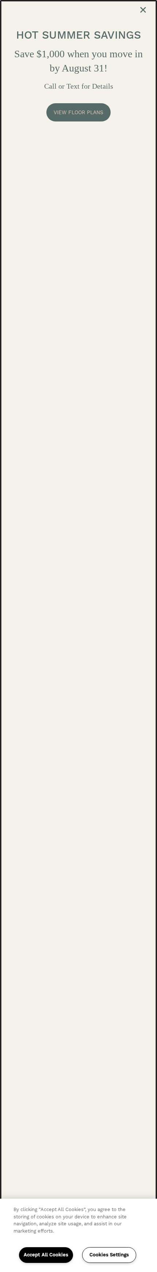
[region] (78, 1235)
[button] (78, 112)
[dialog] (78, 636)
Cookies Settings (109, 1255)
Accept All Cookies (46, 1255)
